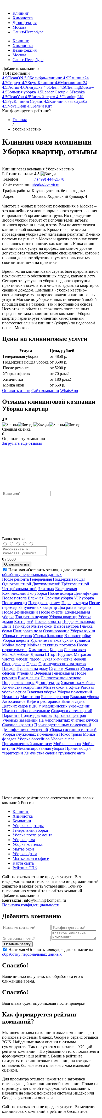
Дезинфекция (25, 22)
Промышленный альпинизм (27, 743)
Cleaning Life (70, 96)
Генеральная (41, 579)
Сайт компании (45, 390)
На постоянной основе (61, 678)
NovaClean (14, 106)
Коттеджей (23, 621)
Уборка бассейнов (34, 739)
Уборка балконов (48, 635)
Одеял (31, 664)
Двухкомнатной (46, 584)
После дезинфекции (20, 612)
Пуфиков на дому (32, 668)
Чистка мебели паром (21, 659)
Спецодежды (13, 664)
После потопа (14, 598)
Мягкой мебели (16, 654)
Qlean (51, 87)
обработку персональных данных (32, 574)
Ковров (56, 649)
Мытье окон (42, 626)
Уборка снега (62, 739)
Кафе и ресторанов (43, 701)
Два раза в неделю (74, 607)
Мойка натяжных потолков (51, 645)
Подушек (64, 654)
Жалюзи (71, 668)
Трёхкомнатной (75, 584)
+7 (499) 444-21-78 (48, 179)
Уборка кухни (82, 631)
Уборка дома (24, 839)
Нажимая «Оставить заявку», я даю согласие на (47, 951)
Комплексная (14, 593)
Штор (50, 654)
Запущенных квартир (38, 607)
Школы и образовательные (26, 711)
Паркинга (11, 715)
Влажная (35, 598)
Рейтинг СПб (25, 868)
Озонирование (56, 631)
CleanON (13, 78)
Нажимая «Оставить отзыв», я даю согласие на (47, 572)
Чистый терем (40, 96)
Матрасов (82, 654)
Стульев (56, 668)
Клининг (21, 13)
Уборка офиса (25, 854)
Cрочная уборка (58, 598)
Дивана (37, 654)
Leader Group (51, 92)
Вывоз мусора (66, 626)
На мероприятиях (54, 720)
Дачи (6, 626)
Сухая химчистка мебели (64, 659)
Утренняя (24, 673)
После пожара (60, 593)
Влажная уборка (41, 692)
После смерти (51, 612)
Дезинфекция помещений (25, 729)
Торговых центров (69, 715)
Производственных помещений (62, 725)
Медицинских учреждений (66, 706)
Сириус (12, 82)
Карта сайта (23, 863)
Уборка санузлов (17, 635)
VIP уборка (84, 598)
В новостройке (77, 635)
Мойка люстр (14, 645)
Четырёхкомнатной (19, 588)
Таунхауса (21, 626)
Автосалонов (14, 701)
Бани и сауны (73, 701)
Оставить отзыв (16, 390)
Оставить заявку (17, 944)
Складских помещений (71, 711)
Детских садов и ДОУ (21, 706)
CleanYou (13, 96)
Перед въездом (74, 602)
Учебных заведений (20, 720)
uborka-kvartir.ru (45, 185)
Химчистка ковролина (22, 687)
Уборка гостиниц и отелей (73, 729)
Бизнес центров (55, 696)
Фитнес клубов (84, 720)
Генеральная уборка (30, 830)
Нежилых (10, 696)
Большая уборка (19, 92)
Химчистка (23, 18)
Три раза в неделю (31, 617)
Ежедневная (66, 588)
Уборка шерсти (15, 640)
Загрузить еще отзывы (22, 443)
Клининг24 (76, 78)
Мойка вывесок (67, 743)
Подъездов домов (36, 715)
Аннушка (31, 87)
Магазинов (30, 696)
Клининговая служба (65, 101)
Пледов (8, 668)
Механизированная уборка (40, 748)
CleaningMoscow (77, 87)
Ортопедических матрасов (62, 664)
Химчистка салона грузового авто (54, 753)
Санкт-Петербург (28, 32)
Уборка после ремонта (32, 835)
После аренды (14, 602)
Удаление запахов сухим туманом (60, 640)
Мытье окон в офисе (61, 687)
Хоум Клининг (38, 82)
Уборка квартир (63, 617)
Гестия (11, 87)
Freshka (75, 92)
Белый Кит (39, 106)
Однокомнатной (16, 584)
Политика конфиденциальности (30, 905)
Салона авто (75, 649)
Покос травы (70, 734)
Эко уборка (37, 593)
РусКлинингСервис (23, 101)
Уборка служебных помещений (30, 734)
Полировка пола (27, 631)
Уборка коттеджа (28, 844)
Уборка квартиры (28, 825)
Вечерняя (42, 673)
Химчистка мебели (78, 682)
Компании (22, 821)
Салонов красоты (17, 725)
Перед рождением (44, 602)
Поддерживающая (69, 579)
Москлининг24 (71, 82)
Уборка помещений (74, 692)
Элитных (46, 588)
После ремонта (15, 579)
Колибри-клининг (43, 78)
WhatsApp (69, 390)
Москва (19, 27)
